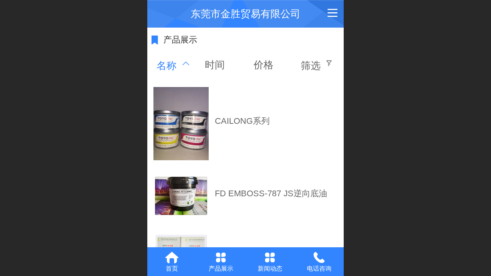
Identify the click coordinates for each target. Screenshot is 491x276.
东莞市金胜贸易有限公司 (245, 13)
